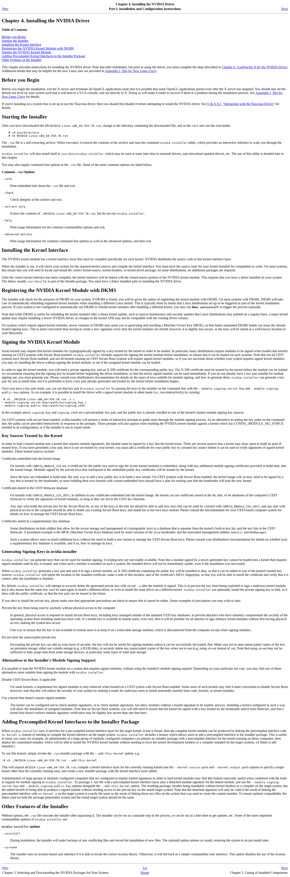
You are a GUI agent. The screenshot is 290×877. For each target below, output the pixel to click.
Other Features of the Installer (21, 60)
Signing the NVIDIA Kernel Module (26, 52)
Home (145, 872)
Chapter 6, (254, 67)
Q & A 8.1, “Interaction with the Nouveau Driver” (241, 104)
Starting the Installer (15, 41)
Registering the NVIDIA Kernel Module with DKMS (38, 48)
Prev (5, 9)
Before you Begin (14, 37)
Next (284, 9)
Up (145, 868)
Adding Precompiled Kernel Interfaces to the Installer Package (43, 56)
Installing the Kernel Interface (21, 44)
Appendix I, (130, 71)
